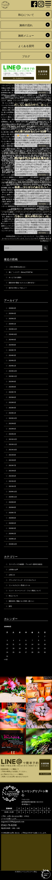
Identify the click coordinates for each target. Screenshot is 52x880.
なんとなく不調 (7, 151)
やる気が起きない (15, 127)
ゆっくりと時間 (27, 127)
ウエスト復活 (18, 151)
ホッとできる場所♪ (15, 277)
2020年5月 (12, 523)
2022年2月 (12, 434)
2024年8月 (12, 345)
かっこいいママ (37, 125)
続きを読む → (43, 92)
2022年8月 (12, 423)
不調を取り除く (43, 154)
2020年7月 (12, 512)
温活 (47, 238)
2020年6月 (12, 518)
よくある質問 (26, 46)
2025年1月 (12, 324)
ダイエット (42, 151)
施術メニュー (26, 35)
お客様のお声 (12, 209)
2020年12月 (13, 491)
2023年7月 (12, 392)
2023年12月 (13, 371)
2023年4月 (12, 408)
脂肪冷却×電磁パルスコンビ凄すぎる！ (22, 283)
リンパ (31, 100)
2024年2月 (12, 360)
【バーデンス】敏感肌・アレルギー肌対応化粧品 (25, 564)
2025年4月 (12, 313)
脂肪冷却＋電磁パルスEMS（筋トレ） (22, 601)
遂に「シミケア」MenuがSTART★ (21, 272)
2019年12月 (13, 544)
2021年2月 (12, 486)
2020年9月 (12, 502)
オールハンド (19, 98)
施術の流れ (26, 25)
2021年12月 (13, 439)
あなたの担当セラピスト (9, 125)
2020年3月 (12, 528)
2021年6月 (12, 470)
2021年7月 (12, 465)
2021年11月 (13, 444)
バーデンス (19, 212)
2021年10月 (13, 449)
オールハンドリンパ (30, 151)
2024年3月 (12, 355)
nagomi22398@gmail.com (12, 821)
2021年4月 (12, 481)
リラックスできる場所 (20, 100)
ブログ (26, 56)
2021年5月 (12, 476)
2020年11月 (13, 497)
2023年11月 (13, 376)
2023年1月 (12, 413)
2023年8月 (12, 387)
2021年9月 (12, 455)
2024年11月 (13, 329)
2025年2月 (12, 318)
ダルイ (36, 183)
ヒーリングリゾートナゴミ (33, 98)
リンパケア (34, 238)
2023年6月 (12, 397)
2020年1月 (12, 539)
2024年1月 (12, 366)
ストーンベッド (28, 183)
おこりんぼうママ (25, 125)
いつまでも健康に (8, 212)
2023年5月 (12, 402)
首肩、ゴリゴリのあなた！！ (32, 187)
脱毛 (10, 606)
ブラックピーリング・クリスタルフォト (22, 580)
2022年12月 (13, 418)
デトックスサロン (40, 127)
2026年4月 (12, 308)
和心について (26, 14)
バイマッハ (43, 183)
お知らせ (12, 575)
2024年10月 (13, 334)
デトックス (20, 238)
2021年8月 (12, 460)
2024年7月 (12, 350)
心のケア (46, 212)
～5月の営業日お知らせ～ (17, 267)
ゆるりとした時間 (7, 98)
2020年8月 (12, 507)
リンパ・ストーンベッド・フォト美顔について (33, 96)
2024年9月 (12, 339)
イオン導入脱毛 (6, 183)
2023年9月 (12, 381)
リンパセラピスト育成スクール (19, 585)
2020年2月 (12, 533)
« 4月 (6, 659)
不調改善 (42, 238)
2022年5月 (12, 429)
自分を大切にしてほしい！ (18, 288)
